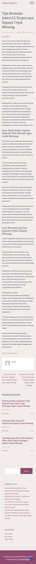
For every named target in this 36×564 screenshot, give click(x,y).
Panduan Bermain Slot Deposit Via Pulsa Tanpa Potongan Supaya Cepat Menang (26, 379)
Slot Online (8, 536)
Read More (5, 413)
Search (26, 471)
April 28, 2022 (6, 410)
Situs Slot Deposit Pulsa (9, 353)
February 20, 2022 (7, 32)
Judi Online (6, 36)
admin (18, 32)
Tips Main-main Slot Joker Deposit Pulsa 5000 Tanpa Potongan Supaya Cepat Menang (17, 440)
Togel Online (8, 539)
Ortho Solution (9, 3)
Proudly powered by (15, 557)
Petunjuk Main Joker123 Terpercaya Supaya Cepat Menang (17, 421)
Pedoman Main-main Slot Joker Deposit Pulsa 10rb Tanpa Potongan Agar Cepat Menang (16, 403)
